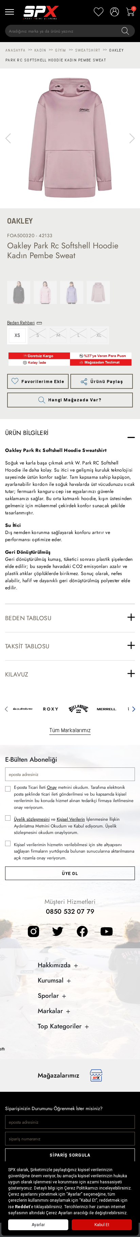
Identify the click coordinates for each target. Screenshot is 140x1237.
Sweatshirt (88, 50)
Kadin (40, 50)
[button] (132, 138)
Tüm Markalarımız (70, 730)
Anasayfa (15, 50)
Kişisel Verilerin (71, 819)
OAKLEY (20, 221)
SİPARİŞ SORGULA (70, 1155)
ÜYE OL (70, 873)
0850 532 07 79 (70, 911)
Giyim (60, 50)
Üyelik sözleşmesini (32, 819)
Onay (52, 787)
